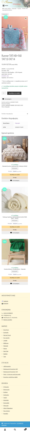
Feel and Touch (7, 335)
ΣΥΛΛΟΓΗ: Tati (5, 76)
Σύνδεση (5, 392)
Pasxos (5, 348)
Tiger (4, 356)
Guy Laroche (6, 338)
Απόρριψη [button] (4, 425)
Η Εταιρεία (6, 387)
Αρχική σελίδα (7, 8)
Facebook (5, 301)
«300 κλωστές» (7, 366)
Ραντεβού (5, 413)
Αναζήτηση (15, 429)
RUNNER (12, 105)
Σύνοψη (14, 177)
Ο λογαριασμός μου (5, 429)
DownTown (6, 330)
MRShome (5, 343)
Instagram (5, 303)
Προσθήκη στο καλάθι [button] (15, 174)
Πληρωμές (6, 405)
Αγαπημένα (6, 395)
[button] (26, 18)
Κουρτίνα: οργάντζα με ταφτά (10, 377)
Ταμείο (5, 397)
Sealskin (5, 354)
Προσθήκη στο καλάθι (14, 93)
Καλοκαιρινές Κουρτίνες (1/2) (10, 371)
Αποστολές (6, 400)
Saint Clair (5, 351)
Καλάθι (23, 428)
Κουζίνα (19, 8)
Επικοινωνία (6, 389)
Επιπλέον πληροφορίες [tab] (7, 113)
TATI (22, 105)
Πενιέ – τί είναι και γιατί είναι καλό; (12, 374)
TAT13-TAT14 (18, 105)
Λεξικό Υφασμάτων (8, 408)
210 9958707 (20, 423)
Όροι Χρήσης (6, 411)
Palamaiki (14, 8)
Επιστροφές (6, 403)
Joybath (5, 340)
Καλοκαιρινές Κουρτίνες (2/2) (10, 369)
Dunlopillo (5, 332)
